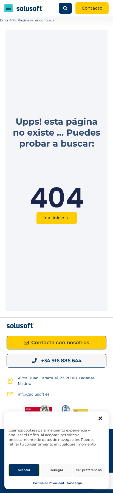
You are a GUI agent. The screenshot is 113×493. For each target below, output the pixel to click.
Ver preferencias (89, 470)
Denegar (56, 470)
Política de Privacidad (48, 483)
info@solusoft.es (33, 394)
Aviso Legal (75, 483)
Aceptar (24, 470)
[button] (100, 418)
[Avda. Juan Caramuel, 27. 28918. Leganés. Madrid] (10, 380)
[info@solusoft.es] (10, 394)
